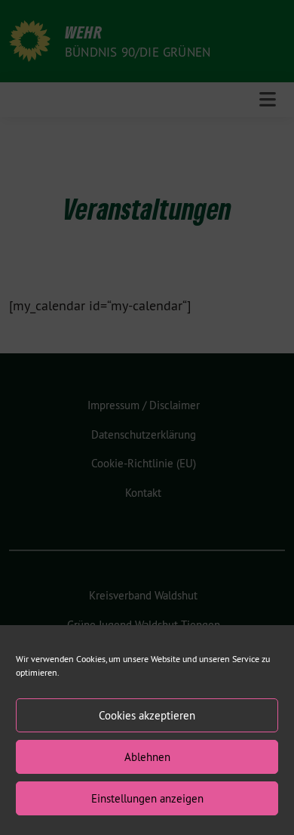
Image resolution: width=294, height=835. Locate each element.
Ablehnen (147, 757)
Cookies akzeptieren (147, 715)
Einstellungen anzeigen (147, 798)
